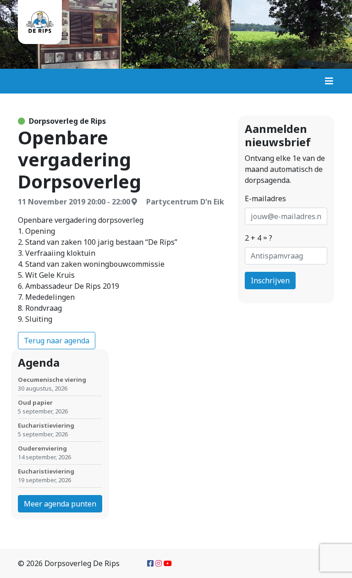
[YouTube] (168, 563)
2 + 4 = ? (258, 238)
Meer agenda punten (60, 504)
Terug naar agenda (56, 341)
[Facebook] (150, 563)
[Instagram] (158, 563)
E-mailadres (265, 198)
